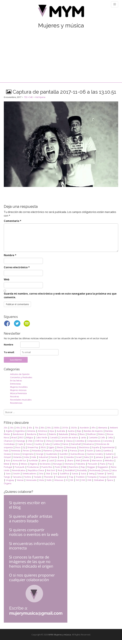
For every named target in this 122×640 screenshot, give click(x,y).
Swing (92, 473)
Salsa (114, 470)
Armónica (42, 430)
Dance (65, 444)
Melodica (109, 460)
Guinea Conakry (95, 453)
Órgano (7, 483)
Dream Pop (32, 447)
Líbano (70, 460)
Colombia (79, 440)
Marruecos (97, 460)
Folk (65, 450)
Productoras (33, 467)
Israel (79, 457)
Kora (8, 460)
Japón (108, 457)
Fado (6, 450)
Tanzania (17, 476)
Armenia (31, 430)
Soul (55, 473)
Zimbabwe (99, 480)
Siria (41, 473)
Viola (41, 480)
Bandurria (31, 434)
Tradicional (61, 476)
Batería (52, 434)
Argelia (9, 430)
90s (49, 427)
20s (5, 427)
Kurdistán (33, 460)
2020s (74, 427)
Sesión (16, 473)
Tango (7, 476)
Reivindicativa (18, 470)
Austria (71, 430)
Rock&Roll (70, 470)
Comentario (12, 221)
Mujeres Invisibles (19, 386)
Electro (60, 447)
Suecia (75, 473)
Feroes (26, 450)
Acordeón (84, 427)
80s (43, 427)
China (49, 440)
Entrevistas (15, 383)
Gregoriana (28, 453)
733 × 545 (28, 97)
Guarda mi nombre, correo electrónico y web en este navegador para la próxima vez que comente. (60, 295)
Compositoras (94, 440)
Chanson (8, 440)
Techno (27, 476)
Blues (82, 434)
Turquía (103, 476)
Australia (61, 430)
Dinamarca (88, 444)
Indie (33, 457)
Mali (78, 460)
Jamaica (99, 457)
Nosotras (14, 396)
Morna (15, 463)
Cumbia (56, 444)
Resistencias (16, 402)
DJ (24, 447)
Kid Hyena (40, 97)
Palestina (80, 463)
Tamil (109, 473)
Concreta (107, 440)
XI (67, 480)
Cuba (47, 444)
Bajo (79, 430)
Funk (81, 450)
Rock (60, 470)
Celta (110, 437)
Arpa (51, 430)
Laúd (51, 460)
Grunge (40, 453)
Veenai (20, 480)
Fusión (90, 450)
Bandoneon (18, 434)
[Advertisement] (61, 52)
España (95, 447)
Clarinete (58, 440)
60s (30, 427)
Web (6, 279)
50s (24, 427)
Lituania (60, 460)
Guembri (63, 453)
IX (92, 457)
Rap (83, 467)
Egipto (51, 447)
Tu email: (9, 352)
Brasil (14, 437)
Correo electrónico (17, 267)
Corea (29, 444)
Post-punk (19, 467)
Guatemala (51, 453)
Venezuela (31, 480)
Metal (6, 463)
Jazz (116, 457)
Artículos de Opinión (20, 374)
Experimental (108, 447)
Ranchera (73, 467)
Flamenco (48, 450)
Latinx (43, 460)
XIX (71, 480)
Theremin (48, 476)
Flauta (58, 450)
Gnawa (7, 453)
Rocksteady (95, 470)
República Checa (36, 470)
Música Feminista (18, 393)
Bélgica (29, 437)
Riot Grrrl (51, 470)
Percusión (92, 463)
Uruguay (10, 480)
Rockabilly (82, 470)
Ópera (110, 480)
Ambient (114, 427)
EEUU (43, 447)
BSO (21, 437)
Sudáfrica (64, 473)
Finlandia (36, 450)
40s (18, 427)
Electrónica (84, 447)
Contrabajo (9, 444)
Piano (102, 463)
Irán (62, 457)
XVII (83, 480)
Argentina (20, 430)
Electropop (71, 447)
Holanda (17, 457)
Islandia (70, 457)
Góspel (7, 457)
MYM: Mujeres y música (59, 634)
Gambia (107, 450)
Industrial (43, 457)
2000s (56, 427)
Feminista (15, 450)
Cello (102, 437)
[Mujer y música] (61, 12)
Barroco (43, 434)
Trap (71, 476)
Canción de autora (69, 437)
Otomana (69, 463)
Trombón (80, 476)
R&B (64, 467)
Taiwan (100, 473)
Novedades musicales (21, 399)
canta (83, 437)
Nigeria (33, 463)
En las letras (16, 380)
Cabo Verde (41, 437)
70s (36, 427)
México (24, 463)
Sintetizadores (29, 473)
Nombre (10, 255)
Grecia (16, 453)
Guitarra (109, 453)
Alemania (102, 427)
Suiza (83, 473)
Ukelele (112, 476)
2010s (65, 427)
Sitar (48, 473)
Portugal (8, 467)
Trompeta (92, 476)
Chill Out (39, 440)
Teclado (37, 476)
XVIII (89, 480)
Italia (86, 457)
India (26, 457)
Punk (57, 467)
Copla (20, 444)
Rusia (106, 470)
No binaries (45, 463)
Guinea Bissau (77, 453)
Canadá (54, 437)
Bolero (101, 434)
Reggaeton (103, 467)
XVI (77, 480)
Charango (20, 440)
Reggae (91, 467)
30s (12, 427)
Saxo (8, 473)
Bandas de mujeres (93, 430)
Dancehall (76, 444)
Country (38, 444)
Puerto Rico (46, 467)
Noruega (57, 463)
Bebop (74, 434)
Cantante (93, 437)
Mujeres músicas (18, 390)
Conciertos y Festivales (21, 377)
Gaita (98, 450)
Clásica (69, 440)
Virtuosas (58, 480)
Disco (17, 447)
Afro (94, 427)
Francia (73, 450)
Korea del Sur (19, 460)
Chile (30, 440)
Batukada (63, 434)
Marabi (85, 460)
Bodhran (91, 434)
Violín (49, 480)
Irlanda (53, 457)
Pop (110, 463)
